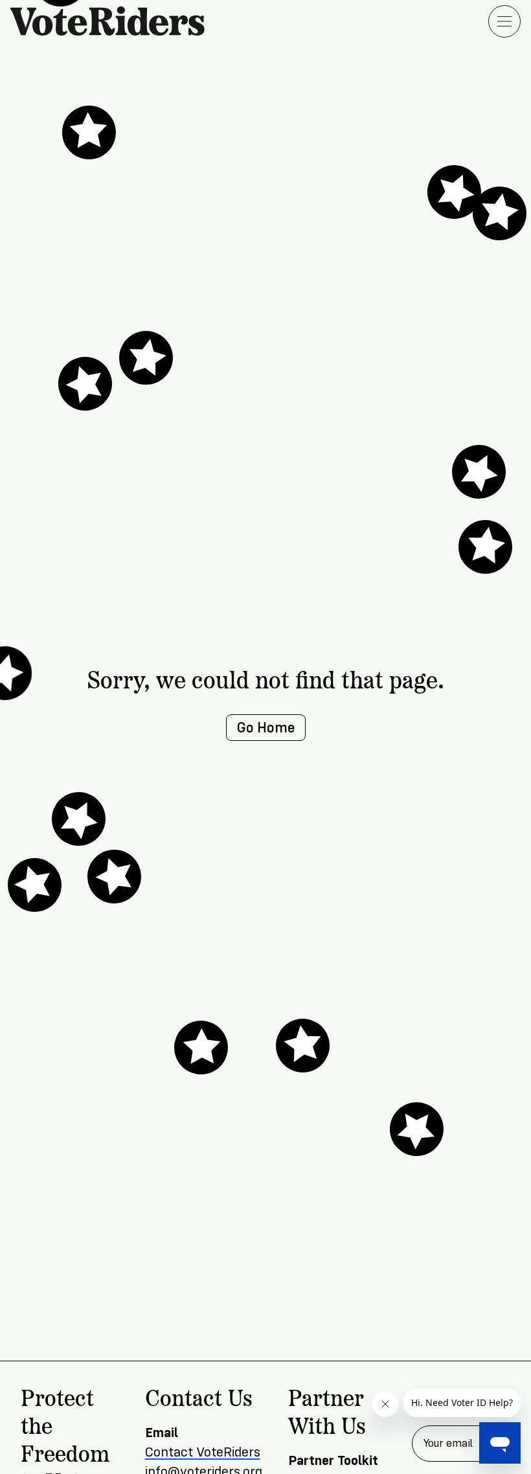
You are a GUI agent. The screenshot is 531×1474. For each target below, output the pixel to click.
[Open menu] (504, 21)
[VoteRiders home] (114, 21)
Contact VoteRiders (202, 1452)
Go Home (266, 728)
